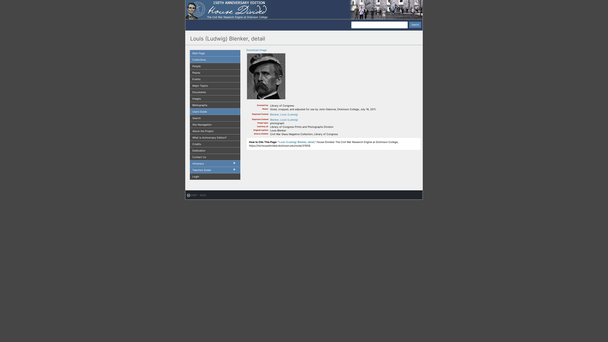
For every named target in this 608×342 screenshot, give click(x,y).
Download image (256, 50)
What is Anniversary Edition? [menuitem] (209, 137)
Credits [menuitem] (196, 144)
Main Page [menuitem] (198, 53)
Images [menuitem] (196, 98)
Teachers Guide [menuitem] (200, 170)
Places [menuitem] (196, 72)
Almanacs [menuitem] (197, 164)
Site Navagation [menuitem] (202, 124)
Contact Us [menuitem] (199, 157)
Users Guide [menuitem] (199, 111)
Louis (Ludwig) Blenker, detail (296, 142)
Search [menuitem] (196, 118)
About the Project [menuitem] (203, 131)
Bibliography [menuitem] (199, 105)
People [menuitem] (196, 66)
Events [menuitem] (196, 79)
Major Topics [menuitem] (200, 85)
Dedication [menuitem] (198, 150)
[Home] (304, 9)
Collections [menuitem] (199, 59)
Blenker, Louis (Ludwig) (284, 114)
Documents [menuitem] (199, 92)
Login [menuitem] (195, 176)
